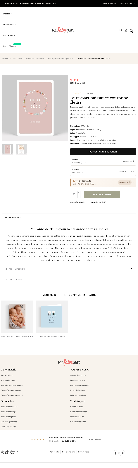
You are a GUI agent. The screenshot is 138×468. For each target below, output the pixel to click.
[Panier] (131, 30)
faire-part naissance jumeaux (61, 260)
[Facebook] (116, 453)
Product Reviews (14, 280)
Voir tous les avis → (96, 439)
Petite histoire (13, 217)
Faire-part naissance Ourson (52, 336)
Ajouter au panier (102, 194)
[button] (121, 30)
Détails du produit (15, 269)
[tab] (69, 219)
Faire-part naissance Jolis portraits (17, 336)
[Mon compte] (126, 30)
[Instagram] (122, 453)
